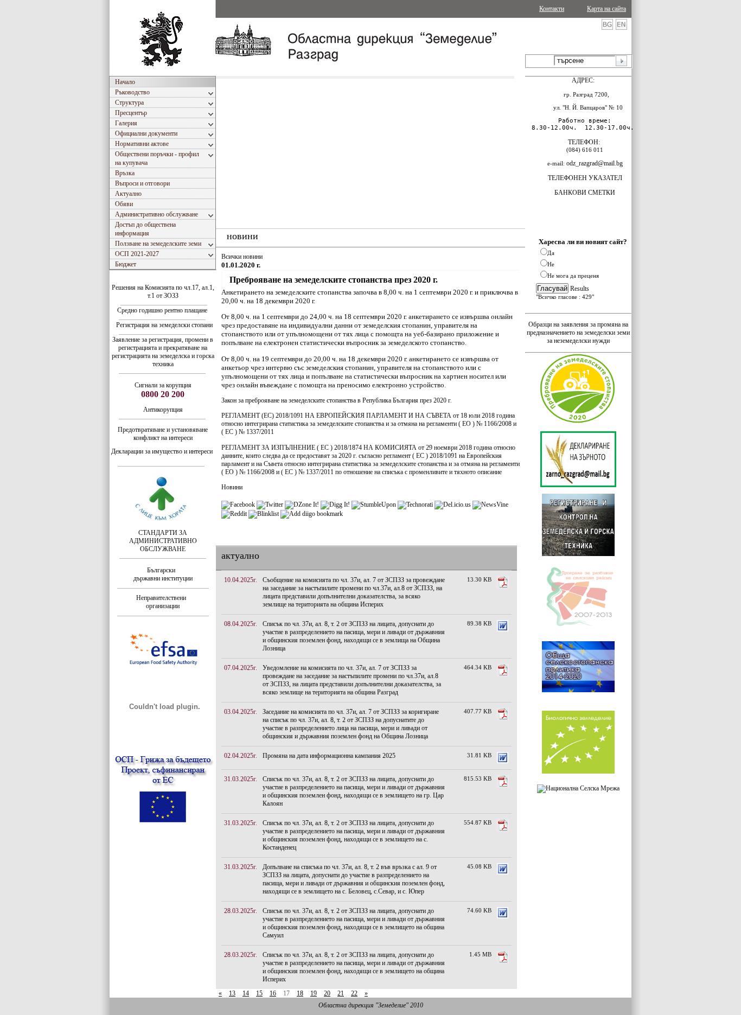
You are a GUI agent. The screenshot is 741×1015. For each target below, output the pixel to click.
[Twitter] (270, 504)
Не (550, 264)
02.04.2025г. (240, 755)
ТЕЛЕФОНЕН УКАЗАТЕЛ (585, 178)
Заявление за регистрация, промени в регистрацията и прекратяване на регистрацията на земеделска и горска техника (163, 352)
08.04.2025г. (240, 624)
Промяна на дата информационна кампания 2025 (329, 755)
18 (300, 993)
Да (550, 253)
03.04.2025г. (240, 712)
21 (340, 993)
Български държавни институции (163, 574)
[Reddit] (234, 514)
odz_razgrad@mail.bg (594, 163)
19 (313, 993)
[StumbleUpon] (374, 504)
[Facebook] (238, 504)
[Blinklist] (263, 514)
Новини (231, 487)
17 (286, 993)
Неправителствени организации (162, 602)
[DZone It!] (302, 504)
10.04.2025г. (240, 580)
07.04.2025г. (240, 668)
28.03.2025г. (240, 911)
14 (245, 993)
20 (327, 993)
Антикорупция (163, 409)
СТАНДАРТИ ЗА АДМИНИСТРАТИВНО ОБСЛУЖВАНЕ (163, 541)
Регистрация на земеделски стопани (163, 325)
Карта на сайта (606, 8)
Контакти (551, 8)
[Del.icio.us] (453, 504)
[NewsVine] (490, 504)
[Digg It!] (335, 504)
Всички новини (242, 256)
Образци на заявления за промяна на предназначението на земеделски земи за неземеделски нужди (578, 332)
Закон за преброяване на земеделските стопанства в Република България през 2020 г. (336, 400)
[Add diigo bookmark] (311, 514)
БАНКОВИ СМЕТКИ (584, 192)
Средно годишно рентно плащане (162, 310)
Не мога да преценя (573, 275)
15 (259, 993)
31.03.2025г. (240, 779)
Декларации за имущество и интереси (162, 451)
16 (273, 993)
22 (354, 993)
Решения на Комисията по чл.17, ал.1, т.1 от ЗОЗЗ (163, 291)
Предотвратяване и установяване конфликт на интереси (163, 434)
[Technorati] (415, 504)
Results (579, 288)
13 (232, 993)
